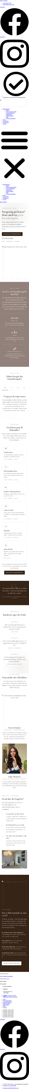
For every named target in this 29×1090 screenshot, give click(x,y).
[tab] (5, 387)
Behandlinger (6, 109)
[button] (14, 154)
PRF (7, 117)
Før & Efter (6, 121)
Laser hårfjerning (10, 113)
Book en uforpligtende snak (12, 963)
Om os (4, 124)
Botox (7, 110)
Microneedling (9, 115)
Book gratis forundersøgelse (12, 234)
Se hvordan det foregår (7, 238)
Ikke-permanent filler (11, 111)
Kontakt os (5, 122)
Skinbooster (9, 114)
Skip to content (3, 0)
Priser (4, 119)
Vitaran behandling (10, 118)
